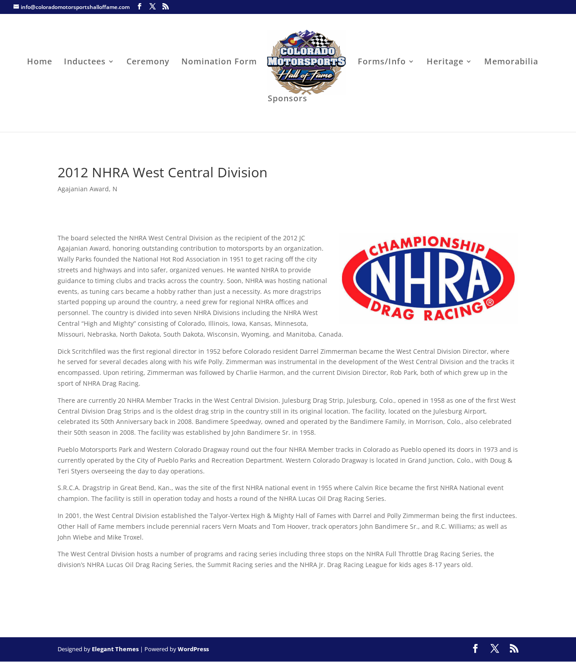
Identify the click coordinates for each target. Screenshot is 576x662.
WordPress (193, 649)
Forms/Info (382, 62)
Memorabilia (511, 62)
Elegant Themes (115, 649)
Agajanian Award (83, 189)
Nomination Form (219, 62)
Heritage (445, 62)
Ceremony (148, 62)
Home (39, 62)
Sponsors (287, 99)
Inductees (85, 62)
